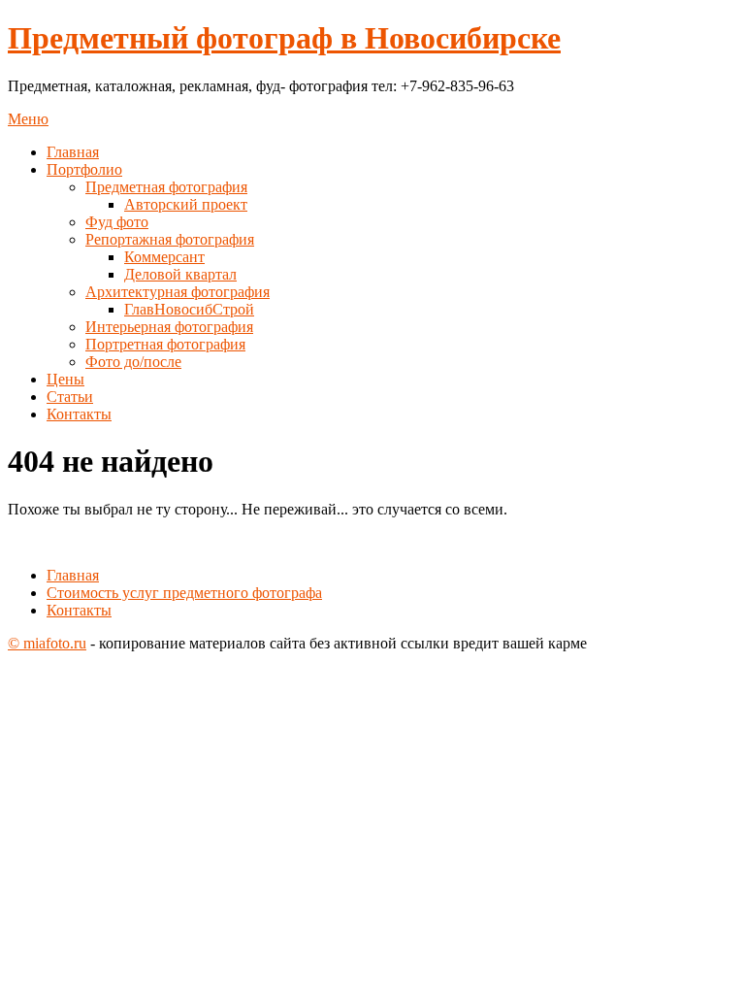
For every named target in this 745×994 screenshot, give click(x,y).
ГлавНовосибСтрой (189, 309)
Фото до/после (133, 361)
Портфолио (84, 169)
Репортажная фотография (169, 239)
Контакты (79, 414)
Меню (28, 119)
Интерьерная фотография (169, 326)
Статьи (70, 396)
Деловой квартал (180, 274)
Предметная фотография (166, 187)
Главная (73, 152)
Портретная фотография (165, 344)
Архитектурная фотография (177, 291)
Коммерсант (164, 256)
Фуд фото (116, 222)
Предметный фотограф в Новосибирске (284, 37)
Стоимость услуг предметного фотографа (184, 592)
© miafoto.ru (47, 643)
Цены (65, 379)
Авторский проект (185, 204)
